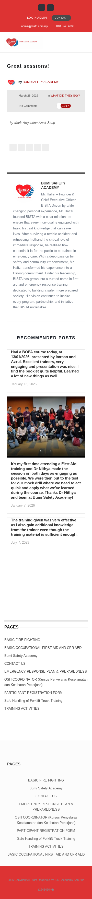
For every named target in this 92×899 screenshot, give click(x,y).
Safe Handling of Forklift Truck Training (33, 701)
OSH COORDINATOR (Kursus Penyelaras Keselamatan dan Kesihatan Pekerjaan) (45, 682)
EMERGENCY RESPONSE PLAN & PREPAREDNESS (45, 671)
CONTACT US (15, 664)
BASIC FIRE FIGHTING (22, 640)
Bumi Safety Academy (21, 656)
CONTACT (61, 18)
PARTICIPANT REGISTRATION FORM (33, 693)
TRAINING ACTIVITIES (22, 708)
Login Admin (37, 17)
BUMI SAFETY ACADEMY (41, 82)
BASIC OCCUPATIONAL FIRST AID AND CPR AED (43, 648)
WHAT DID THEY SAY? (65, 95)
